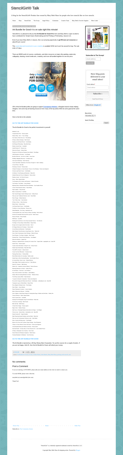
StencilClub (27, 20)
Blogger (78, 450)
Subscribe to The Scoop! (95, 55)
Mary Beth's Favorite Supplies (80, 20)
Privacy (101, 99)
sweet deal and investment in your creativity (29, 46)
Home (14, 20)
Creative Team (65, 20)
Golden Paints (36, 354)
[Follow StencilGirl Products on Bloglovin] (93, 106)
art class (30, 354)
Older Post (77, 425)
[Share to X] (30, 352)
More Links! (94, 20)
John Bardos (44, 354)
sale (70, 354)
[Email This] (26, 352)
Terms (96, 99)
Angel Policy (45, 20)
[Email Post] (23, 352)
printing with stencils (62, 354)
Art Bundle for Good (22, 354)
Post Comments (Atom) (26, 429)
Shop (20, 20)
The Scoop (36, 20)
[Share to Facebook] (32, 352)
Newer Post (16, 425)
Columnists (55, 20)
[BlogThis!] (28, 352)
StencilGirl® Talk (25, 8)
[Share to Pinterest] (34, 352)
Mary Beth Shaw (52, 354)
